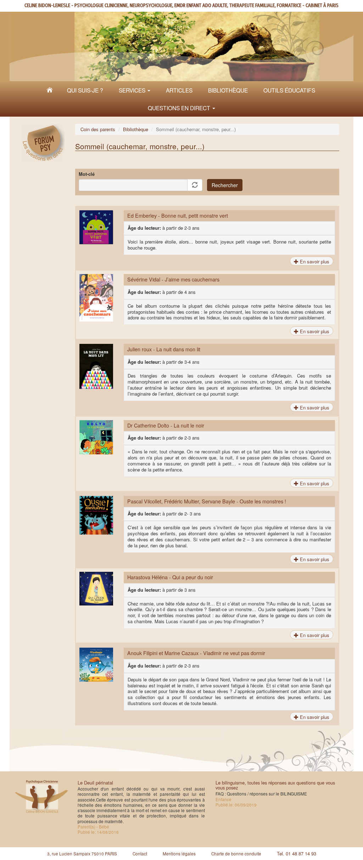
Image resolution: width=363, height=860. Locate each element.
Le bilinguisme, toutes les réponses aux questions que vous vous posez (275, 785)
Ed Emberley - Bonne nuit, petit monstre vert (177, 215)
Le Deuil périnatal (95, 782)
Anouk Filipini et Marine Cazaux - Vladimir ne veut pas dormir (196, 653)
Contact (140, 853)
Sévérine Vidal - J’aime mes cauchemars (173, 279)
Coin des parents (97, 129)
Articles (179, 90)
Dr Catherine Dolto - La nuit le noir (165, 425)
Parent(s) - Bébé (93, 827)
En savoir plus (313, 261)
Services (133, 90)
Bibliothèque (228, 90)
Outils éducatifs (289, 90)
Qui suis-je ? (85, 90)
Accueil (49, 90)
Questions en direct (180, 108)
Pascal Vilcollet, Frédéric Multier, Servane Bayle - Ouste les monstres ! (206, 501)
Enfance (223, 799)
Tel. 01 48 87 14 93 (296, 853)
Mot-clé (87, 174)
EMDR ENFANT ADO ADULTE (200, 5)
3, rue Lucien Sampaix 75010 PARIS (82, 853)
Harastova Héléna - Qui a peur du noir (170, 577)
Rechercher (225, 185)
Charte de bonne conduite (236, 853)
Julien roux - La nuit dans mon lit (163, 349)
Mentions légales (179, 853)
